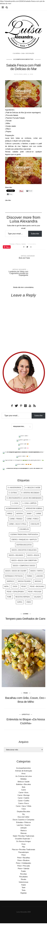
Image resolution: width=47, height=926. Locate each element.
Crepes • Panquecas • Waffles (24, 539)
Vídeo (28, 602)
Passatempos (23, 852)
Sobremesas (23, 882)
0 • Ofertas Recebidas (30, 493)
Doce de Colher (23, 817)
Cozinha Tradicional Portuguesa (24, 534)
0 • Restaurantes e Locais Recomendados (24, 498)
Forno (29, 576)
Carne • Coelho (23, 801)
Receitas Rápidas (22, 597)
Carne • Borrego (24, 795)
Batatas (19, 513)
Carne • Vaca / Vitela (23, 806)
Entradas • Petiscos (23, 822)
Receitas (23, 874)
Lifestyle (26, 714)
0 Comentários (32, 244)
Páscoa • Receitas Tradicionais (23, 849)
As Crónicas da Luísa (24, 776)
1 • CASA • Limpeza (29, 503)
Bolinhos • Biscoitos (23, 784)
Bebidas (24, 779)
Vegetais (23, 893)
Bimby (29, 513)
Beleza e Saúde (23, 782)
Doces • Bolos (33, 555)
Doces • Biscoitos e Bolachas (24, 550)
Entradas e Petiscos (15, 244)
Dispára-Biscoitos (24, 545)
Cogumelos (24, 529)
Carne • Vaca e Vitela (17, 524)
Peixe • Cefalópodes (15, 592)
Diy (23, 814)
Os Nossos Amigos (23, 841)
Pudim (23, 871)
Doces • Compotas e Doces (24, 566)
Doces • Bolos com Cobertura (24, 560)
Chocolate (34, 524)
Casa (24, 809)
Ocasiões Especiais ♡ (23, 839)
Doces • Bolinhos (16, 555)
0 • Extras (13, 493)
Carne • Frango (16, 519)
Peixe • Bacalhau (37, 586)
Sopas (19, 602)
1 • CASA (15, 503)
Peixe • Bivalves (23, 860)
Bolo (23, 787)
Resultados (23, 877)
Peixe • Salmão (23, 868)
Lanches (39, 576)
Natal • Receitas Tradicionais (23, 836)
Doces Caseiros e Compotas (23, 820)
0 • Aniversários (14, 487)
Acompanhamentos (23, 59)
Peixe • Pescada (34, 592)
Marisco (10, 581)
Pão (23, 847)
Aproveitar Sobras (34, 508)
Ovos (15, 586)
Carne (38, 513)
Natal (6, 586)
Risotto (23, 879)
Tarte (23, 887)
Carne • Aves (23, 792)
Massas (38, 581)
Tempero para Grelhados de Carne (25, 618)
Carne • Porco (33, 519)
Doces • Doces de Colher (15, 571)
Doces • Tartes (36, 571)
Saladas (23, 244)
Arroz (9, 513)
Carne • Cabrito (23, 798)
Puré (9, 597)
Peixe (23, 586)
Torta (23, 890)
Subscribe (35, 234)
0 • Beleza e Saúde (32, 487)
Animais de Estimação (23, 771)
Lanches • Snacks (23, 825)
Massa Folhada (24, 581)
